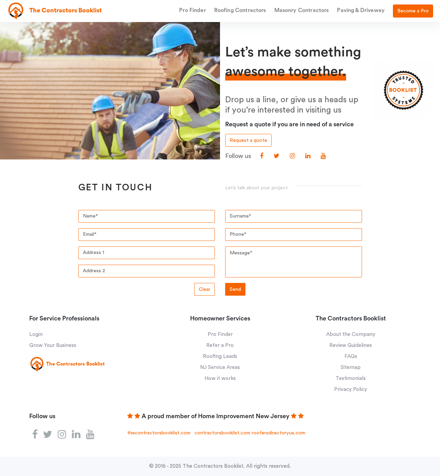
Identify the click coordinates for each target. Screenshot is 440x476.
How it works (220, 378)
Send (235, 289)
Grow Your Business (52, 345)
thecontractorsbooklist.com (158, 432)
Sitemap (351, 367)
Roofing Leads (220, 356)
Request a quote (248, 140)
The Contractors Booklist (213, 466)
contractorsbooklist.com (222, 432)
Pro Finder (192, 10)
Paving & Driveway (361, 10)
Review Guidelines (350, 345)
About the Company (350, 334)
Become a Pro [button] (413, 10)
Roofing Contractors (240, 10)
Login (36, 334)
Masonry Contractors (301, 10)
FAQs (350, 356)
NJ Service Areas (220, 367)
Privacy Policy (350, 389)
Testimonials (351, 378)
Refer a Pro (220, 345)
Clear (204, 289)
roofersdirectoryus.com (278, 432)
